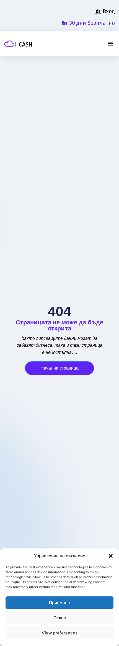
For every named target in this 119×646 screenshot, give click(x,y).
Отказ (59, 617)
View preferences (59, 633)
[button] (110, 556)
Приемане (59, 602)
